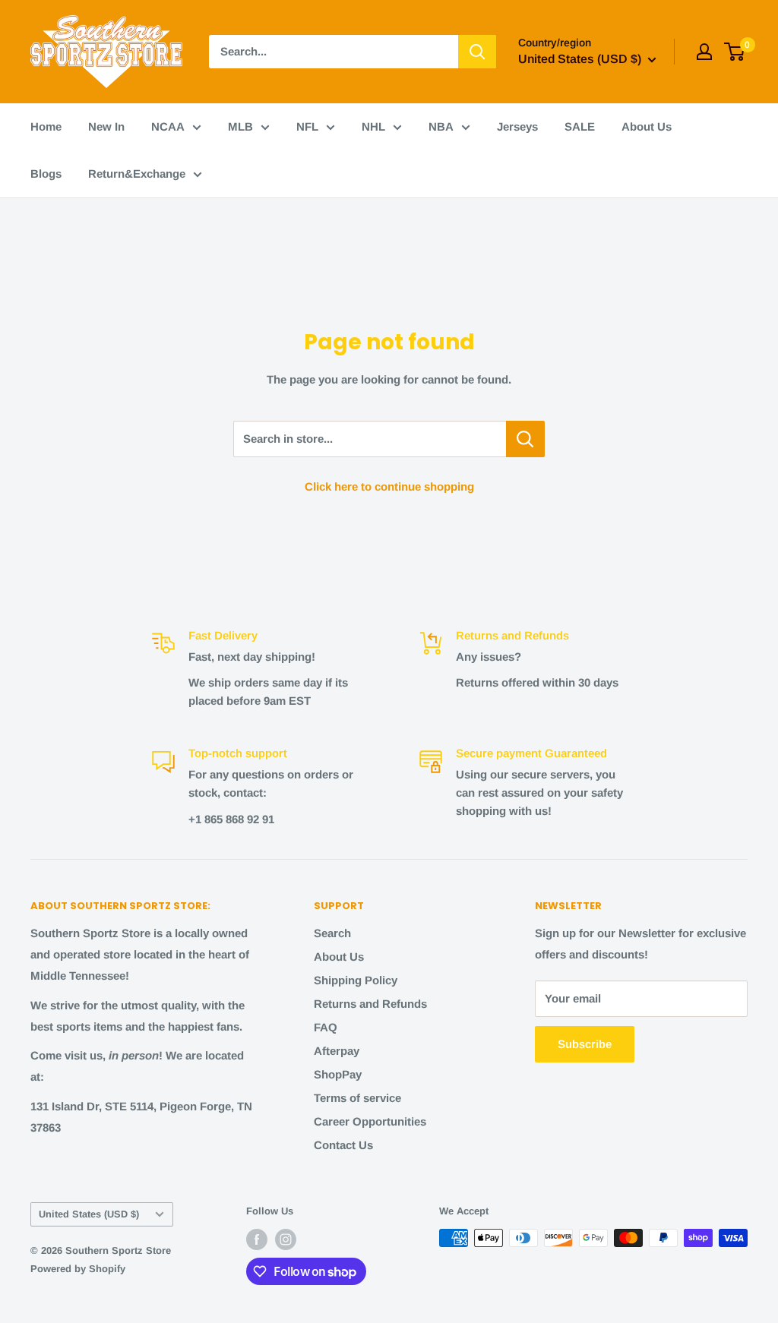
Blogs (46, 173)
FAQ (325, 1027)
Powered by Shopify (77, 1268)
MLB (240, 126)
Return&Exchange (136, 173)
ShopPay (338, 1074)
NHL (373, 126)
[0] (735, 52)
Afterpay (336, 1050)
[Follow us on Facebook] (256, 1239)
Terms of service (357, 1097)
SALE (580, 126)
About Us (646, 126)
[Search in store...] (525, 439)
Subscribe (585, 1043)
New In (106, 126)
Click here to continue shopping (389, 486)
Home (46, 126)
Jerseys (517, 126)
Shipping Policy (355, 980)
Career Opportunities (370, 1121)
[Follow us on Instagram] (285, 1239)
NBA (441, 126)
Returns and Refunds (370, 1003)
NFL (307, 126)
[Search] (477, 51)
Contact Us (343, 1144)
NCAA (168, 126)
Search (332, 933)
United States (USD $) (89, 1214)
